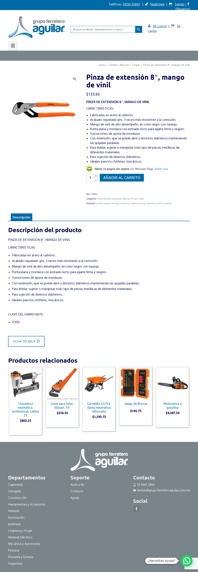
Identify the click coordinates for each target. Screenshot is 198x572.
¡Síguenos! (182, 9)
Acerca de (77, 485)
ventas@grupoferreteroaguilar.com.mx (163, 490)
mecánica (124, 203)
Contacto (77, 491)
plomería (151, 203)
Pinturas (13, 550)
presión (160, 203)
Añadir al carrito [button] (25, 429)
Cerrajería (14, 491)
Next (186, 401)
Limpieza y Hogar (20, 531)
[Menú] (13, 46)
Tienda (179, 4)
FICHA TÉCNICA (24, 341)
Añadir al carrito (121, 177)
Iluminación (16, 517)
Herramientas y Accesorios (109, 198)
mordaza (134, 203)
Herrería (13, 511)
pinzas (143, 203)
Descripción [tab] (21, 217)
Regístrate (157, 4)
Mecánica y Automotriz (24, 544)
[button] (187, 561)
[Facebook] (136, 509)
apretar (107, 203)
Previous (11, 401)
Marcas (126, 198)
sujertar (168, 203)
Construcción (17, 498)
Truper (141, 198)
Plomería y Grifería (20, 557)
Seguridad (15, 563)
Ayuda (75, 498)
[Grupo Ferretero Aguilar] (36, 27)
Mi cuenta (160, 26)
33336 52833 (131, 4)
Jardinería (14, 524)
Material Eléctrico (20, 537)
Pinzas (134, 198)
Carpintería (15, 485)
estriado (115, 203)
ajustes (99, 203)
